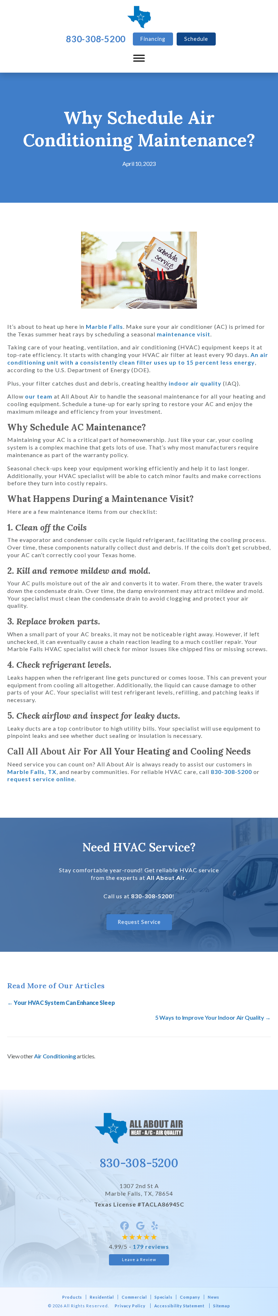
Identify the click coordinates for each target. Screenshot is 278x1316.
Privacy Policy (130, 1305)
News (213, 1297)
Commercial (134, 1297)
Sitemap (221, 1305)
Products (72, 1297)
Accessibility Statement (179, 1305)
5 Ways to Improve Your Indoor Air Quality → (213, 1017)
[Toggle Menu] (139, 58)
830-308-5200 (231, 771)
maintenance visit (183, 334)
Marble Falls (104, 326)
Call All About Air (44, 751)
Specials (163, 1297)
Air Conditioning (55, 1056)
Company (190, 1297)
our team (38, 396)
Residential (102, 1297)
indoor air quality (195, 383)
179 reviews (151, 1246)
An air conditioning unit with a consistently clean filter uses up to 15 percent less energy (137, 358)
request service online (41, 778)
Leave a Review (139, 1259)
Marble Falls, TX (31, 771)
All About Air (166, 877)
